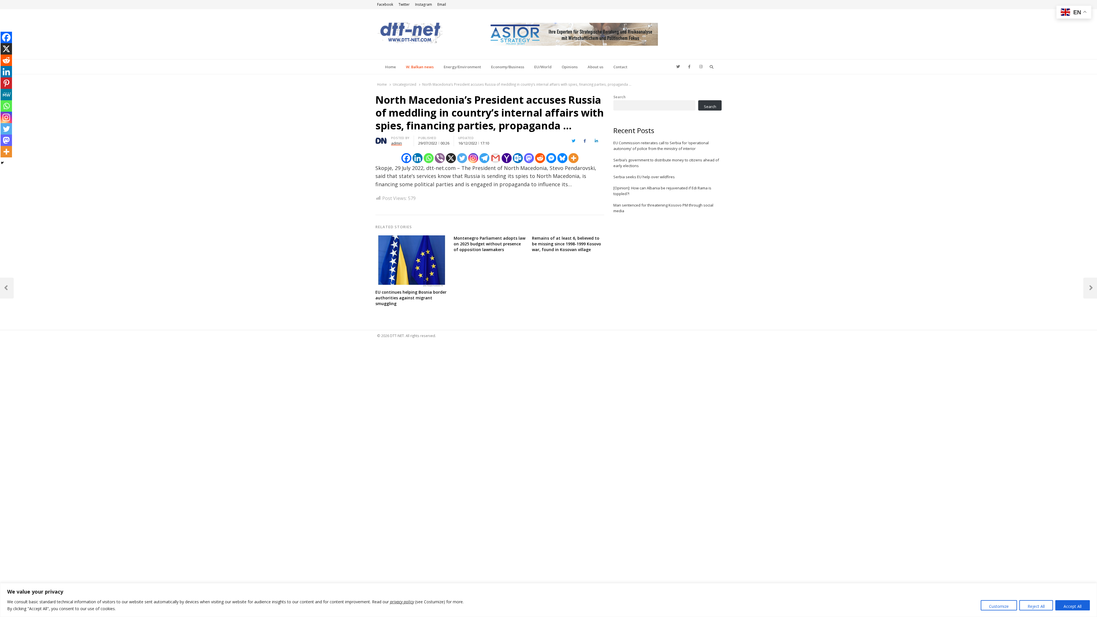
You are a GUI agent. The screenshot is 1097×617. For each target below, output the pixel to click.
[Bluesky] (562, 158)
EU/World (543, 66)
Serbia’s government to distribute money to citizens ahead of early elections (666, 162)
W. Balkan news (420, 66)
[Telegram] (484, 158)
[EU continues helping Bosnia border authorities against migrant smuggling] (411, 238)
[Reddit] (540, 158)
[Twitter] (462, 158)
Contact (620, 66)
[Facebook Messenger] (551, 158)
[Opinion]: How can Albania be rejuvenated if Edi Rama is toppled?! (662, 190)
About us (595, 66)
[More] (573, 158)
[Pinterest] (6, 83)
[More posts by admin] (381, 138)
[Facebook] (406, 158)
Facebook (385, 4)
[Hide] (2, 163)
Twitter (404, 4)
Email (441, 4)
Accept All (1073, 606)
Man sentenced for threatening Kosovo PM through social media (663, 208)
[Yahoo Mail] (507, 158)
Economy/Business (507, 66)
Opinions (570, 66)
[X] (451, 158)
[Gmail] (496, 158)
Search (619, 97)
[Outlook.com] (518, 158)
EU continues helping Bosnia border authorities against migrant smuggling (411, 297)
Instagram (423, 4)
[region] (548, 600)
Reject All (1036, 606)
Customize (999, 606)
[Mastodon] (529, 158)
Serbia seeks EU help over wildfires (644, 176)
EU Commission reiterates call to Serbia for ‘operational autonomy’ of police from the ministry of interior (661, 145)
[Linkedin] (418, 158)
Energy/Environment (462, 66)
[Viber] (440, 158)
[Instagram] (473, 158)
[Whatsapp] (429, 158)
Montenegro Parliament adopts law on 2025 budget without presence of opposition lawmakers (489, 243)
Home (390, 66)
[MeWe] (6, 94)
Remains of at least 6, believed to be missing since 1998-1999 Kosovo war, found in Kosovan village (566, 243)
